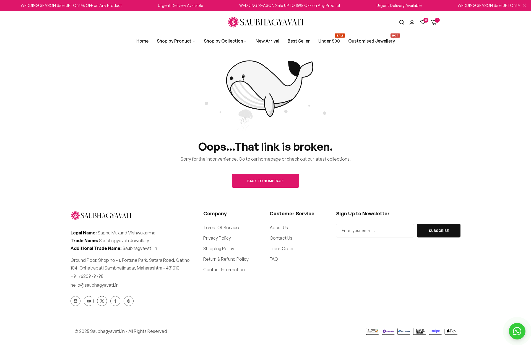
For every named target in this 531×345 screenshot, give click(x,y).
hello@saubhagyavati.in (95, 285)
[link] (142, 41)
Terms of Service (221, 227)
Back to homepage (265, 181)
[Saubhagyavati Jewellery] (265, 22)
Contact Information (224, 269)
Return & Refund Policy (226, 259)
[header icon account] (412, 22)
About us (279, 227)
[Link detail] (75, 301)
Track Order (282, 248)
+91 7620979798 (87, 276)
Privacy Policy (217, 238)
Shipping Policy (218, 248)
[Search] (401, 22)
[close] (524, 5)
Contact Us (281, 238)
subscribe (439, 231)
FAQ (274, 259)
